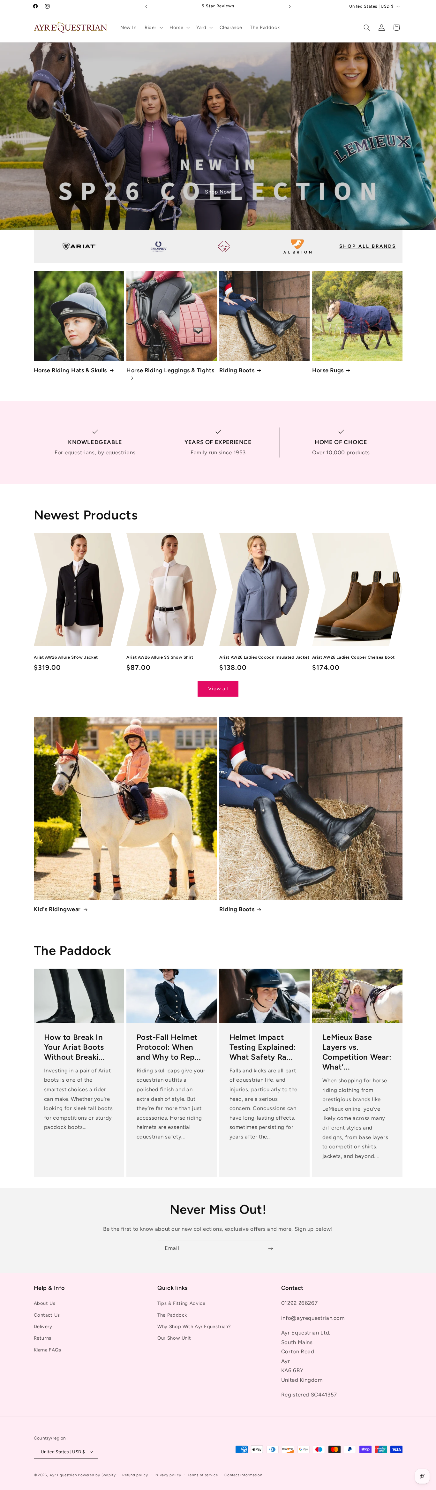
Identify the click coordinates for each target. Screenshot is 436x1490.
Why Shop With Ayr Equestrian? (193, 1326)
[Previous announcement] (146, 6)
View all (218, 688)
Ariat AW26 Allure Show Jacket (66, 657)
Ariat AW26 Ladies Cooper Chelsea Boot (353, 657)
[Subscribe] (270, 1248)
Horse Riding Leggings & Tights (170, 370)
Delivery (43, 1326)
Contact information (243, 1475)
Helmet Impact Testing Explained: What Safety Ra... (262, 1047)
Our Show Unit (174, 1338)
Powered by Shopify (97, 1475)
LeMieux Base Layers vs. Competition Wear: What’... (356, 1052)
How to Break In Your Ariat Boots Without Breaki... (74, 1047)
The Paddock (172, 1315)
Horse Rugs (328, 370)
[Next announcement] (290, 6)
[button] (152, 27)
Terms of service (203, 1475)
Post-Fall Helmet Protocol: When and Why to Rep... (169, 1047)
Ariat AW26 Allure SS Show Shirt (159, 657)
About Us (45, 1303)
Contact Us (47, 1315)
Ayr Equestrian (63, 1475)
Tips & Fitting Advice (181, 1303)
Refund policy (135, 1475)
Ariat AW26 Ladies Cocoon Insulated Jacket (264, 657)
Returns (42, 1338)
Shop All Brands (367, 246)
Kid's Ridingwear (57, 909)
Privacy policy (167, 1475)
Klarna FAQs (47, 1350)
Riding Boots (236, 370)
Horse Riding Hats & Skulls (70, 370)
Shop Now (218, 192)
